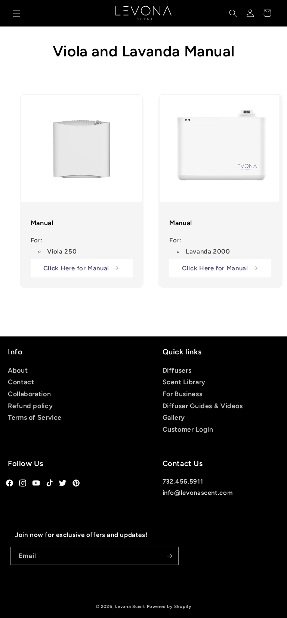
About (18, 370)
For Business (183, 394)
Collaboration (29, 394)
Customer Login (188, 429)
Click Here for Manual (76, 268)
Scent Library (184, 382)
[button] (16, 13)
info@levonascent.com (198, 492)
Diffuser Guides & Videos (203, 406)
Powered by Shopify (169, 606)
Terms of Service (35, 417)
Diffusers (177, 370)
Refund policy (30, 406)
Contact (21, 382)
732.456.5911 (183, 481)
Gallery (174, 417)
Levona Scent (130, 606)
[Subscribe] (169, 556)
